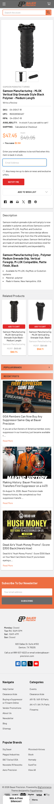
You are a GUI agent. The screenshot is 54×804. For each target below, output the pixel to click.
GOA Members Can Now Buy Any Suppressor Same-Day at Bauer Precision (22, 420)
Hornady (32, 759)
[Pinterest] (35, 201)
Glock (31, 754)
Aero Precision (10, 769)
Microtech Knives (36, 749)
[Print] (17, 201)
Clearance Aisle (10, 694)
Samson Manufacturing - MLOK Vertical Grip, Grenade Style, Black (40, 334)
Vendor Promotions (12, 708)
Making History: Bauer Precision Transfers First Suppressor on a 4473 (25, 483)
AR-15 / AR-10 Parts (39, 699)
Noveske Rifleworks (12, 764)
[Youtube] (36, 663)
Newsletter (8, 718)
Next (50, 328)
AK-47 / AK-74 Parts (39, 704)
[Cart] (49, 4)
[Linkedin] (29, 201)
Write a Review (10, 102)
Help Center (8, 689)
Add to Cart (14, 326)
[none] (27, 45)
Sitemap (7, 728)
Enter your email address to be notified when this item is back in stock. (26, 153)
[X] (23, 201)
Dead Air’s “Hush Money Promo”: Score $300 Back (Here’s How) (26, 546)
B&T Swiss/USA (10, 759)
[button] (27, 192)
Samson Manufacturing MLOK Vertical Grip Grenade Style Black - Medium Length (14, 336)
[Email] (11, 201)
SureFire (32, 764)
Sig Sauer (7, 749)
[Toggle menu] (4, 4)
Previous (4, 328)
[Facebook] (5, 201)
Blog (5, 723)
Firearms (34, 709)
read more (8, 440)
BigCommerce (44, 787)
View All (32, 769)
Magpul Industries (11, 754)
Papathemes (36, 790)
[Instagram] (24, 663)
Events (33, 689)
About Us (7, 713)
